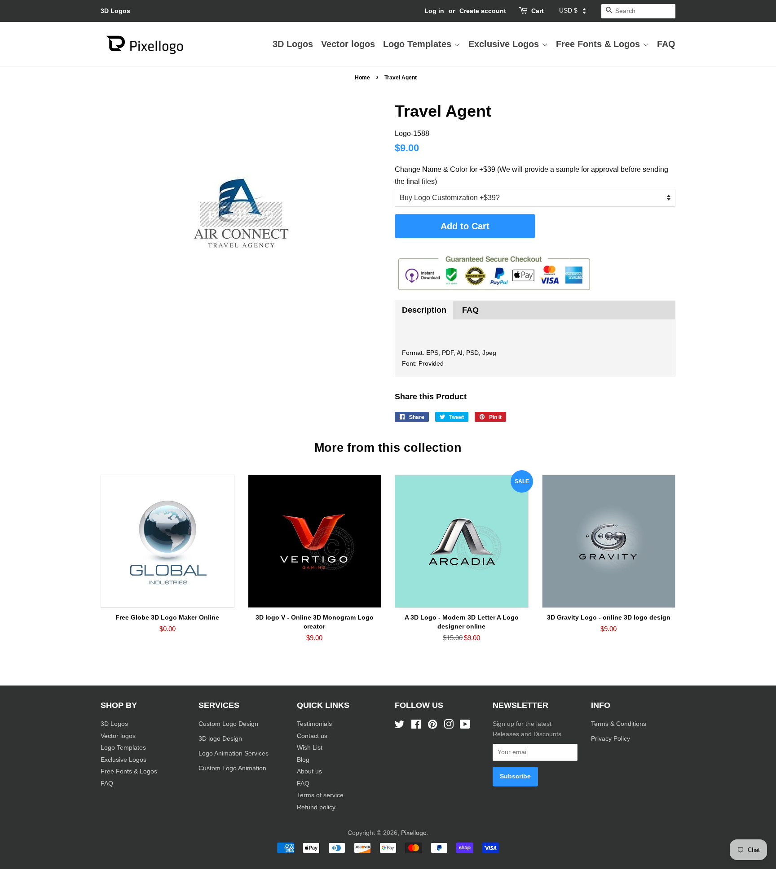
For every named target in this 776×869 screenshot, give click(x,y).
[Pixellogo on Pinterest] (432, 726)
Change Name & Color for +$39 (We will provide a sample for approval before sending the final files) (531, 175)
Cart (537, 10)
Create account (482, 10)
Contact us (312, 736)
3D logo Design (220, 738)
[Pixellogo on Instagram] (449, 726)
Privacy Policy (611, 738)
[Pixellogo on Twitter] (400, 726)
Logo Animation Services (233, 753)
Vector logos (348, 44)
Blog (303, 759)
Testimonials (314, 724)
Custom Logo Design (228, 724)
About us (309, 771)
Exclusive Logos (505, 44)
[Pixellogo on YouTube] (465, 726)
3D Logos (115, 10)
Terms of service (320, 795)
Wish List (309, 747)
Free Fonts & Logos (599, 44)
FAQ (666, 44)
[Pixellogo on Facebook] (416, 726)
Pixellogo (414, 833)
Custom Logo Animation (232, 768)
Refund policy (316, 807)
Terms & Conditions (618, 724)
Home (362, 77)
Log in (434, 10)
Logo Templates (418, 44)
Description (424, 310)
